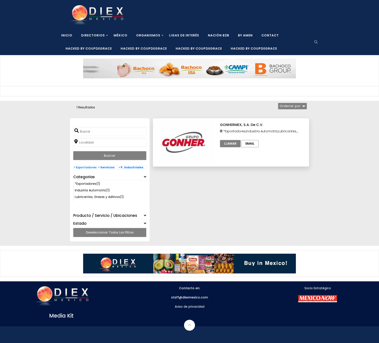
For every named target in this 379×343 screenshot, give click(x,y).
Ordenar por (290, 106)
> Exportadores (85, 167)
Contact (270, 35)
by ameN (245, 35)
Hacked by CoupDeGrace (89, 48)
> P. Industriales (130, 167)
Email (249, 143)
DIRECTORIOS (93, 35)
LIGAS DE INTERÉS (184, 35)
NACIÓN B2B (218, 35)
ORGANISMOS (148, 35)
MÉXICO (120, 35)
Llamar (230, 143)
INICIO (66, 35)
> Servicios (106, 167)
